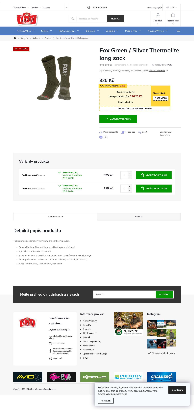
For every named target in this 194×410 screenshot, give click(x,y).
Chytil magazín (89, 333)
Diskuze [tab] (138, 217)
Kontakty (34, 7)
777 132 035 (58, 343)
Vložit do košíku (156, 175)
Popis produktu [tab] (55, 217)
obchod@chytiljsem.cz (62, 337)
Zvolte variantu (120, 118)
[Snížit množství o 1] (130, 177)
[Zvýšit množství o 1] (130, 173)
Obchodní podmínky (92, 341)
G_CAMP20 (161, 98)
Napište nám (88, 349)
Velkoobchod (89, 345)
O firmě (86, 337)
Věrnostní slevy (19, 7)
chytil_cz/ (57, 358)
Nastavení (106, 400)
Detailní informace (157, 70)
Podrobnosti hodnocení (137, 65)
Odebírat (164, 294)
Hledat (115, 18)
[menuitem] (25, 31)
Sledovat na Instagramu (164, 353)
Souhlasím (177, 390)
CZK (172, 7)
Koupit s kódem (125, 102)
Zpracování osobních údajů (95, 353)
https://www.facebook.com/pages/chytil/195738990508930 (62, 351)
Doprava (46, 7)
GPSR (85, 358)
